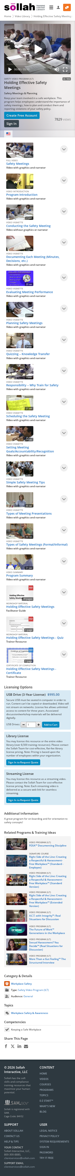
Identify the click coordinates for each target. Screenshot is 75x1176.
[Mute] (57, 70)
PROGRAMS (47, 1090)
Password (46, 1152)
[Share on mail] (26, 1046)
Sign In (11, 123)
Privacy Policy (49, 1136)
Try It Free (47, 1158)
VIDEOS (44, 1079)
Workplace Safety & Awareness (29, 1013)
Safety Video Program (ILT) (33, 990)
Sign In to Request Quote (23, 762)
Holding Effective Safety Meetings (53, 16)
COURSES (45, 1084)
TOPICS (44, 1095)
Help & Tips (11, 1141)
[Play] (9, 70)
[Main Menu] (51, 7)
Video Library (22, 16)
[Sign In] (58, 7)
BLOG (43, 1111)
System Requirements (54, 1141)
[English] (8, 133)
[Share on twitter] (12, 1046)
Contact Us (12, 1136)
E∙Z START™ (46, 1101)
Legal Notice (48, 1130)
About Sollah (13, 1130)
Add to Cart (51, 724)
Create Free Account (21, 115)
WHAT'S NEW (47, 1106)
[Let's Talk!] (67, 7)
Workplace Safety (21, 983)
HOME (43, 1073)
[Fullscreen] (66, 70)
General (28, 996)
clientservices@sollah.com (19, 1158)
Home (7, 16)
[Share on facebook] (6, 1046)
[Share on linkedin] (19, 1046)
